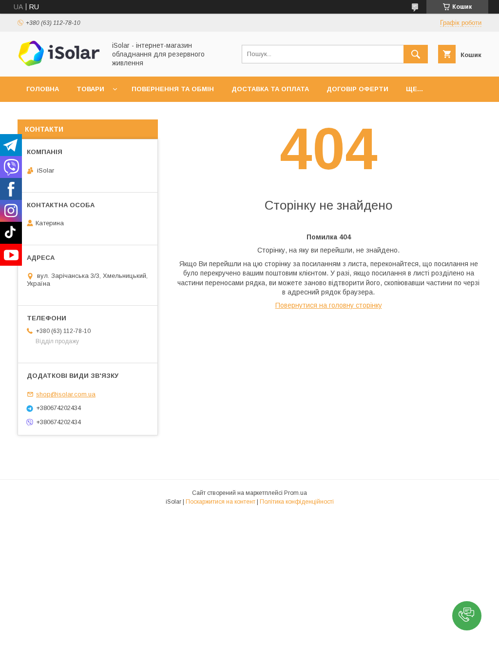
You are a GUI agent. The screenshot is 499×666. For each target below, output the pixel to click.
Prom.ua (295, 493)
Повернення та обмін (173, 89)
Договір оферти (357, 89)
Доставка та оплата (270, 89)
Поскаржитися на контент (220, 501)
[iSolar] (59, 64)
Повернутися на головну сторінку (328, 305)
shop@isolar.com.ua (66, 394)
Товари (90, 89)
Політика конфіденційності (297, 501)
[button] (466, 615)
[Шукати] (415, 54)
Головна (42, 89)
